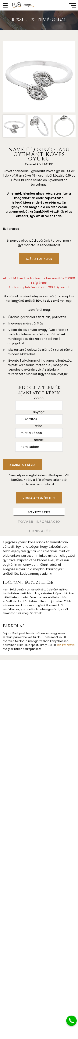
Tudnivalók (39, 531)
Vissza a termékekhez (39, 498)
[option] (39, 76)
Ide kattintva (66, 645)
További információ (39, 521)
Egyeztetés (39, 512)
